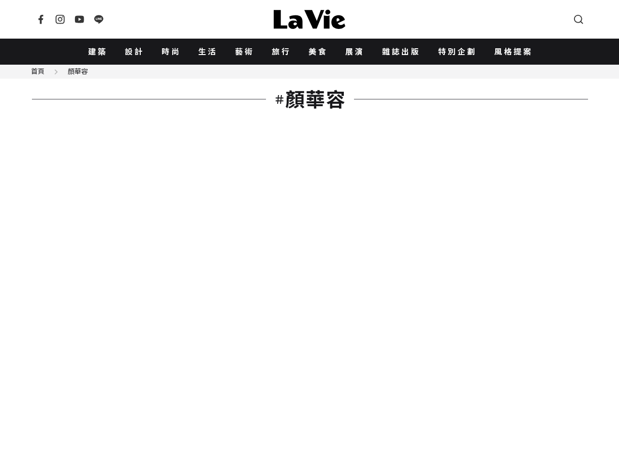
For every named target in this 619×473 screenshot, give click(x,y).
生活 (208, 51)
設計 (134, 51)
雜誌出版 (401, 51)
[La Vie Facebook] (40, 19)
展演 (355, 51)
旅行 (281, 51)
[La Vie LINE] (98, 19)
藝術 (244, 51)
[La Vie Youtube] (79, 19)
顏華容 (78, 71)
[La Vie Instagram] (60, 19)
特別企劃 (457, 51)
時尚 (171, 51)
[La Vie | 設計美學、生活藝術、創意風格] (309, 19)
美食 (318, 51)
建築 (97, 51)
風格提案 (513, 51)
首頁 (37, 71)
